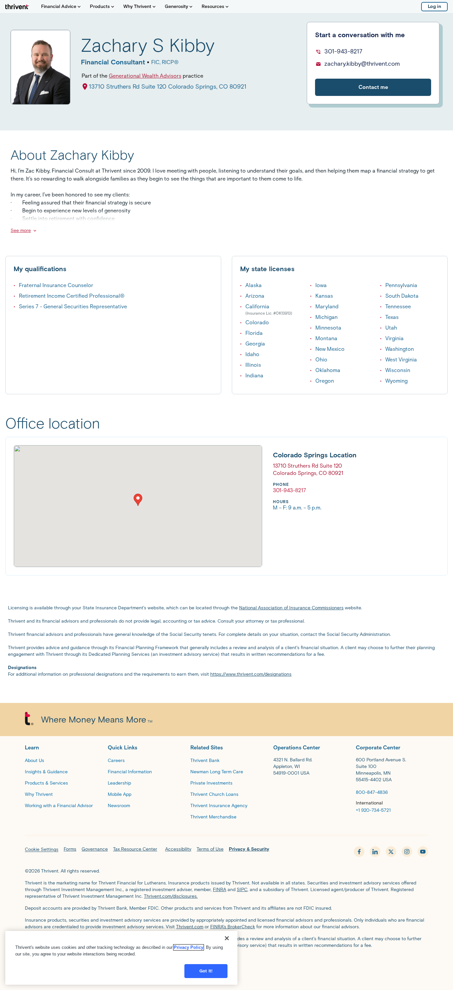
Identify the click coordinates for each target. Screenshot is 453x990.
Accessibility (178, 849)
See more (21, 230)
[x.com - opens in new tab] (391, 851)
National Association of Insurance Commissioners (291, 608)
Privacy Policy (188, 947)
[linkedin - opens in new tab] (375, 851)
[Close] (227, 938)
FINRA (219, 889)
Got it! (206, 970)
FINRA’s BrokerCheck (232, 927)
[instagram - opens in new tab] (407, 851)
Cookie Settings (41, 849)
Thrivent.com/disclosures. (171, 896)
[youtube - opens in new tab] (422, 851)
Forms (70, 849)
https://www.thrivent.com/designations (250, 674)
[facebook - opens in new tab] (359, 851)
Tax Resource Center (135, 849)
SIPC (242, 889)
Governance (95, 849)
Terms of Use (210, 849)
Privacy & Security (249, 849)
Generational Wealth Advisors (145, 76)
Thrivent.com (189, 927)
